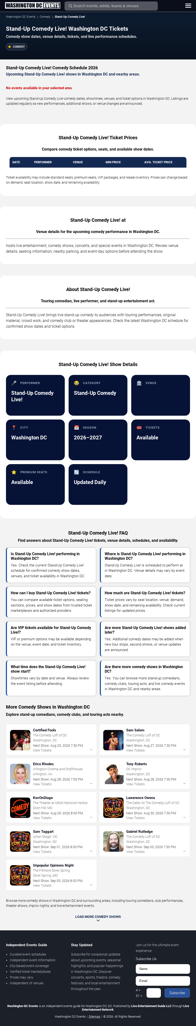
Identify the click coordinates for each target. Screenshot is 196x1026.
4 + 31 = (139, 993)
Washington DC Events (20, 16)
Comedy (45, 16)
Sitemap (94, 1016)
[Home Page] (32, 6)
